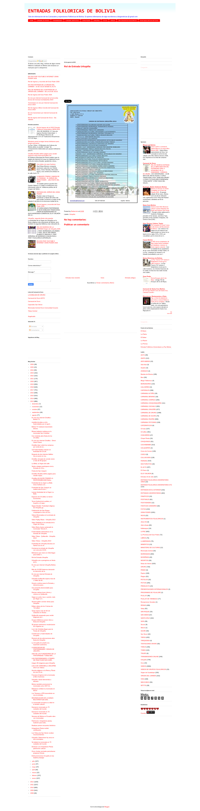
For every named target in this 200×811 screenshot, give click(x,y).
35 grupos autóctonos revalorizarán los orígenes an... (43, 625)
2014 (32, 398)
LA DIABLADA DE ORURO (36, 295)
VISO (142, 679)
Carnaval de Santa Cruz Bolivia (154, 289)
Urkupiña (72, 214)
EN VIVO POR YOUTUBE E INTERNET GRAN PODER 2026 (47, 242)
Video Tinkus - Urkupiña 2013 (41, 541)
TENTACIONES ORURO (149, 643)
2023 (32, 373)
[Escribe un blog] (96, 211)
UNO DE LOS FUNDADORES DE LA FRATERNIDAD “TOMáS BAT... (44, 654)
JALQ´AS (144, 522)
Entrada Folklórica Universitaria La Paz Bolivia (156, 347)
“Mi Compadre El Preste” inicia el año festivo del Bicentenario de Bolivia (160, 227)
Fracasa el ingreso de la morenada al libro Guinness (43, 676)
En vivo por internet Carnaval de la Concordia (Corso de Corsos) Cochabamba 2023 (43, 99)
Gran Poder (147, 276)
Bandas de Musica (147, 374)
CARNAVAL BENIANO (148, 396)
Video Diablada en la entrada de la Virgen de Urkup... (43, 523)
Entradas (34, 326)
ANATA (143, 358)
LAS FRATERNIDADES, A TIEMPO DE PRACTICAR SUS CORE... (43, 659)
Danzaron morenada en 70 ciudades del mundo (40, 708)
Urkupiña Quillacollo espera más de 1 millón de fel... (43, 579)
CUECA (143, 454)
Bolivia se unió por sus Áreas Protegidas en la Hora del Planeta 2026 (160, 190)
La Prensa (144, 344)
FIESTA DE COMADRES (149, 506)
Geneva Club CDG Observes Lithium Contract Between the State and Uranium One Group (160, 208)
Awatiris (143, 368)
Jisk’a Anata (145, 525)
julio (33, 761)
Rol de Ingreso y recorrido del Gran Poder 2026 (43, 81)
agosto (34, 415)
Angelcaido (31, 316)
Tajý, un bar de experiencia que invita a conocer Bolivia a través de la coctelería (160, 299)
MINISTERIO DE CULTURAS (150, 547)
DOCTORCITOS (146, 464)
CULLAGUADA (146, 457)
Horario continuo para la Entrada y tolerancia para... (43, 584)
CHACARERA (145, 435)
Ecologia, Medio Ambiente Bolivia (155, 187)
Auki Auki (144, 364)
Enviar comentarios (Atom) (105, 283)
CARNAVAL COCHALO (148, 406)
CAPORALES (145, 390)
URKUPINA (96, 20)
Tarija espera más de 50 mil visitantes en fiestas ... (41, 611)
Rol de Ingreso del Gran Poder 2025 (40, 95)
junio (34, 764)
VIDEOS (113, 20)
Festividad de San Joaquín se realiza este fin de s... (41, 488)
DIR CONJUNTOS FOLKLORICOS (127, 20)
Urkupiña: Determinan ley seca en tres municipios (43, 738)
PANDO (143, 570)
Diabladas (144, 461)
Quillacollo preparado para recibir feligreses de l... (43, 616)
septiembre (36, 412)
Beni (142, 377)
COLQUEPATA (145, 448)
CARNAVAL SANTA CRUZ (72, 20)
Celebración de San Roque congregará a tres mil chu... (41, 511)
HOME (31, 20)
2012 (32, 782)
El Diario (143, 331)
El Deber (143, 337)
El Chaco (144, 470)
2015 (32, 395)
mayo (34, 767)
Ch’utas (143, 428)
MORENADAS (145, 554)
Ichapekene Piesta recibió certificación (40, 729)
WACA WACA (145, 682)
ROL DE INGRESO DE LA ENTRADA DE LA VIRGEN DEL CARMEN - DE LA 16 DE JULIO (43, 90)
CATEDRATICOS (146, 425)
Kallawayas (144, 528)
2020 (32, 381)
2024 (32, 370)
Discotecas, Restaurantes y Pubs (154, 296)
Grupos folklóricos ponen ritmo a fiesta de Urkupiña (42, 621)
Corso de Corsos (146, 451)
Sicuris (143, 624)
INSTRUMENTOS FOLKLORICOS (152, 519)
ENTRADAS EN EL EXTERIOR (151, 490)
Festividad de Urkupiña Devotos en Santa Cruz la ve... (43, 544)
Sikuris (143, 627)
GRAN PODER (86, 20)
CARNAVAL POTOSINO (148, 422)
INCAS (143, 515)
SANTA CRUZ (145, 618)
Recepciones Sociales (148, 602)
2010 (32, 787)
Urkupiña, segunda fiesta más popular (40, 218)
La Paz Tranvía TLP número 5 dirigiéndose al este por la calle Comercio (160, 261)
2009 (32, 790)
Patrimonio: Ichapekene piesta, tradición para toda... (42, 721)
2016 (32, 393)
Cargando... (145, 67)
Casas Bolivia (148, 240)
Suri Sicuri (144, 634)
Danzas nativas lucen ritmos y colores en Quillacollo (41, 593)
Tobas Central (32, 311)
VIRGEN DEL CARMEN (148, 676)
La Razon (144, 340)
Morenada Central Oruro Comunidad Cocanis (43, 308)
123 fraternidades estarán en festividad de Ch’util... (41, 450)
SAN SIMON (145, 615)
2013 (32, 401)
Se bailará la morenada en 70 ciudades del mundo (41, 743)
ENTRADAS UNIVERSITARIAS (151, 493)
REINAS (143, 605)
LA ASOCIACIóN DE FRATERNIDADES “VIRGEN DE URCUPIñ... (43, 649)
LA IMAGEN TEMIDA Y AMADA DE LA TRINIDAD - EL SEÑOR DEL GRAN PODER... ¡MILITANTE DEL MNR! (48, 179)
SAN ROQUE (145, 611)
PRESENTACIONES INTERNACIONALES (154, 589)
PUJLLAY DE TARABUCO (149, 599)
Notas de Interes (146, 563)
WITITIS (143, 685)
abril (33, 770)
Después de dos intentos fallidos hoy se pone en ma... (42, 455)
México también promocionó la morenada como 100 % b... (42, 685)
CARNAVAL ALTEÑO (147, 393)
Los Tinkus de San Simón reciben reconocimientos (43, 734)
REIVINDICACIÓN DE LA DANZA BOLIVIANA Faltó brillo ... (42, 699)
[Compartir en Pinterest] (102, 211)
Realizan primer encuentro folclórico (43, 725)
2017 (32, 390)
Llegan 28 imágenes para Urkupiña (43, 663)
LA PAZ (143, 531)
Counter (143, 713)
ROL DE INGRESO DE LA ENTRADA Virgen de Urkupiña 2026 (48, 228)
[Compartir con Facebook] (100, 211)
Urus (142, 663)
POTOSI (143, 583)
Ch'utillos (144, 432)
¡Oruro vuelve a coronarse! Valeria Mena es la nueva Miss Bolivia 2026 (160, 148)
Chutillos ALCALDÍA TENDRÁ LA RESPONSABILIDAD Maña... (42, 479)
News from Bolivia (149, 205)
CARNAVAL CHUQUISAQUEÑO (151, 403)
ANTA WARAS (145, 361)
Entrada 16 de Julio (147, 477)
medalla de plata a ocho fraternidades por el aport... (41, 423)
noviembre (35, 406)
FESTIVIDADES (146, 502)
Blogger (106, 807)
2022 (32, 376)
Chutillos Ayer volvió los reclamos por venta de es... (43, 446)
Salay (142, 608)
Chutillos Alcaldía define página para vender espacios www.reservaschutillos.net (42, 154)
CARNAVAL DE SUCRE (148, 416)
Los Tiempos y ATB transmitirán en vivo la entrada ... (43, 694)
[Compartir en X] (98, 211)
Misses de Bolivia (149, 145)
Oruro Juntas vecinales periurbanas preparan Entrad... (43, 752)
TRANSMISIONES (57, 20)
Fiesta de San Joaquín (39, 471)
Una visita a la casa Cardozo (46, 164)
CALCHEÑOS (145, 387)
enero (34, 778)
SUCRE (143, 631)
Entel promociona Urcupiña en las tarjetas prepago (43, 756)
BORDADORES (146, 384)
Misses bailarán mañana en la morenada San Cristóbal (41, 432)
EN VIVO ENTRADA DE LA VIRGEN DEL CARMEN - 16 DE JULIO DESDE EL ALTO (42, 85)
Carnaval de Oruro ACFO (36, 298)
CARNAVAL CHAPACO (148, 400)
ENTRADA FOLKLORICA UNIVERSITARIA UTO (156, 485)
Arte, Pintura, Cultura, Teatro (153, 223)
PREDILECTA (145, 586)
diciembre (35, 404)
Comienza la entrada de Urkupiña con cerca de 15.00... (43, 549)
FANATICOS (145, 496)
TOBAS (143, 650)
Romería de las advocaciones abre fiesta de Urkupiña (43, 639)
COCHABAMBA (146, 445)
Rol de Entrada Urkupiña (40, 557)
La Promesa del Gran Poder (150, 535)
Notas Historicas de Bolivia (152, 258)
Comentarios (35, 330)
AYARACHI (144, 371)
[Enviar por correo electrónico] (94, 211)
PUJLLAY (144, 595)
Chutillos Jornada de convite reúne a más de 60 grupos (43, 460)
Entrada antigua (130, 278)
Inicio (102, 278)
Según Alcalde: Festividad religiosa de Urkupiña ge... (43, 506)
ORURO (143, 567)
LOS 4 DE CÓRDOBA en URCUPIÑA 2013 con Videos (44, 666)
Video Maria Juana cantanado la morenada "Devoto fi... (42, 528)
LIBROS (143, 538)
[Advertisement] (90, 39)
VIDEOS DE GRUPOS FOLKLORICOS (153, 669)
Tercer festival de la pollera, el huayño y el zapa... (41, 502)
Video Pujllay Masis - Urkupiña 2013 (43, 519)
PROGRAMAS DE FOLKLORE (151, 592)
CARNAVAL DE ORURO (43, 20)
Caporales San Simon (35, 304)
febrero (34, 775)
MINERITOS (145, 544)
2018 (32, 387)
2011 (32, 784)
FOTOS (105, 20)
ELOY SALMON (146, 473)
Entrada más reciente (73, 278)
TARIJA (143, 637)
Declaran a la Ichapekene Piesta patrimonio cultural (42, 747)
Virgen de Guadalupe (148, 672)
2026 (32, 364)
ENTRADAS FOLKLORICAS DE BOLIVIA (71, 11)
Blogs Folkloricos (146, 380)
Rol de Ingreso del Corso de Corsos (149, 20)
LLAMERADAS (145, 541)
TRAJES (143, 653)
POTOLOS (144, 579)
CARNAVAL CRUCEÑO (148, 409)
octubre (35, 409)
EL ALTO (143, 467)
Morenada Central (147, 551)
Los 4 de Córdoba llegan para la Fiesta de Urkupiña (42, 630)
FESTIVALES (145, 499)
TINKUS (143, 647)
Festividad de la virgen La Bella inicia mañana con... (42, 483)
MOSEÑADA (145, 557)
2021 (32, 378)
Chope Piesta (145, 438)
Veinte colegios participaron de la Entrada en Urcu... (42, 467)
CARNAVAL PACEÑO (147, 419)
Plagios (143, 576)
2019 (32, 384)
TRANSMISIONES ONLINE (150, 656)
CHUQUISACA (145, 441)
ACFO (143, 355)
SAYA (142, 621)
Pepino (143, 573)
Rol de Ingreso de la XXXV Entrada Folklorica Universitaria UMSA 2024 (48, 128)
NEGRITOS (144, 560)
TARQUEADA (145, 640)
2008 (32, 793)
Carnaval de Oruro (34, 301)
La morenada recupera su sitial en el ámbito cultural (43, 703)
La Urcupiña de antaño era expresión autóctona (40, 643)
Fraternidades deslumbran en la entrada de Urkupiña (42, 532)
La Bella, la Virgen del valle (40, 463)
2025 (32, 367)
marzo (34, 772)
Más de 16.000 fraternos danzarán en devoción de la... (43, 570)
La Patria (144, 334)
